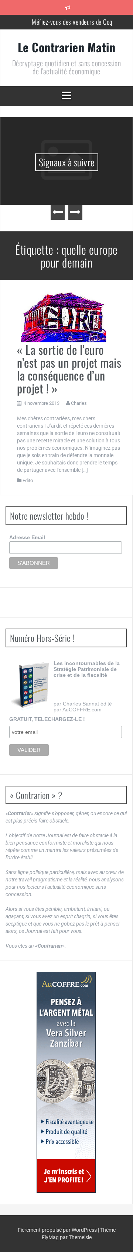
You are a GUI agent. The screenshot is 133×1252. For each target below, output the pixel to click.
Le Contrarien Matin (67, 47)
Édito (28, 480)
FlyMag (50, 1237)
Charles (79, 403)
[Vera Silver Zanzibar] (66, 1082)
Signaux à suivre (43, 162)
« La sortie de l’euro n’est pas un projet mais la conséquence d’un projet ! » (69, 369)
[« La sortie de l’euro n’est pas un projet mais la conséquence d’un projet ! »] (63, 316)
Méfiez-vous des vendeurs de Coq (72, 21)
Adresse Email (27, 537)
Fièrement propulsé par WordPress (58, 1230)
